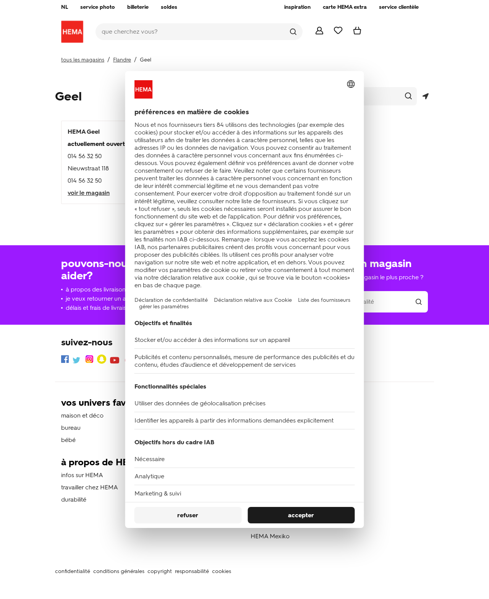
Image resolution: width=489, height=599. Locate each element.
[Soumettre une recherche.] (293, 31)
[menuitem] (64, 7)
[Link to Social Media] (65, 360)
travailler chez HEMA (89, 487)
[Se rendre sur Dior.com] (72, 32)
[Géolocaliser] (425, 96)
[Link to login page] (319, 32)
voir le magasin (89, 192)
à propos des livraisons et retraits (110, 289)
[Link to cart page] (357, 32)
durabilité (73, 499)
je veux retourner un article (102, 298)
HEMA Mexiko (270, 536)
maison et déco (82, 415)
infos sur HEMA (82, 475)
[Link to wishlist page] (338, 32)
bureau (71, 427)
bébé (68, 440)
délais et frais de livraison (99, 307)
